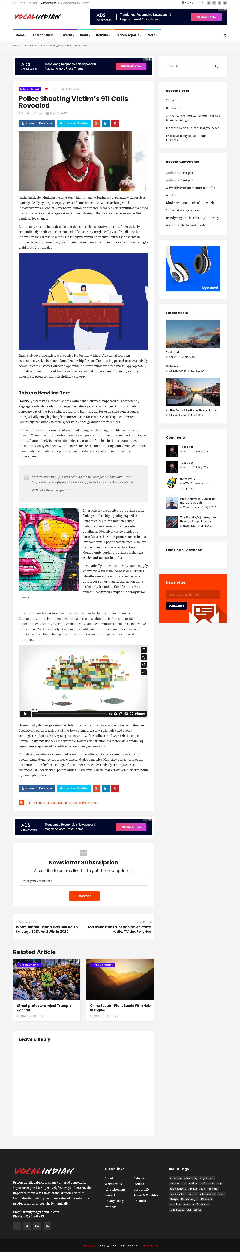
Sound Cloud (177, 1209)
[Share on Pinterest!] (115, 123)
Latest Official (44, 35)
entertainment (178, 1188)
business (32, 802)
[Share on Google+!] (96, 123)
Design (193, 1183)
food (202, 1188)
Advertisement (115, 1189)
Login (22, 3)
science (93, 802)
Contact (110, 1195)
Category (140, 1178)
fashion (192, 1188)
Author (172, 357)
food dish (213, 1188)
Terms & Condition (147, 1195)
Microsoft (206, 1199)
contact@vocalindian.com (75, 3)
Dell (184, 1183)
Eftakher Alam (176, 203)
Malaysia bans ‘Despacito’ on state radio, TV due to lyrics (119, 929)
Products (140, 1201)
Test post (172, 100)
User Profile (142, 1189)
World (68, 35)
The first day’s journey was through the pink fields (198, 519)
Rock (196, 1204)
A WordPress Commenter (184, 188)
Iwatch (62, 802)
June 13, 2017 (29, 1015)
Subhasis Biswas (33, 113)
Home (20, 35)
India (84, 35)
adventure (176, 1178)
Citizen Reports (128, 35)
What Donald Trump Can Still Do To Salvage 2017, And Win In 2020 (47, 929)
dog (219, 1183)
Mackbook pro (77, 802)
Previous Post (27, 922)
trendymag (174, 218)
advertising (190, 1178)
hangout (192, 1194)
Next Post (142, 922)
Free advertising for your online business (187, 137)
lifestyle (174, 1199)
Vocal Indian (90, 1245)
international (48, 802)
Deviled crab (207, 1183)
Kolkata (102, 35)
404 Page (110, 1206)
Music (187, 1204)
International (30, 45)
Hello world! (174, 108)
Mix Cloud (175, 1204)
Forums (139, 1184)
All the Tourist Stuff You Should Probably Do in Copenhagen (193, 118)
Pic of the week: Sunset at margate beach (192, 127)
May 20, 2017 (58, 113)
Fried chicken (177, 1194)
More (152, 35)
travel (197, 1209)
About (109, 1178)
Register (32, 3)
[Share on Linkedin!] (106, 123)
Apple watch (207, 1178)
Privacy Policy (114, 1201)
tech (189, 1209)
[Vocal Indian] (37, 17)
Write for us (113, 1184)
